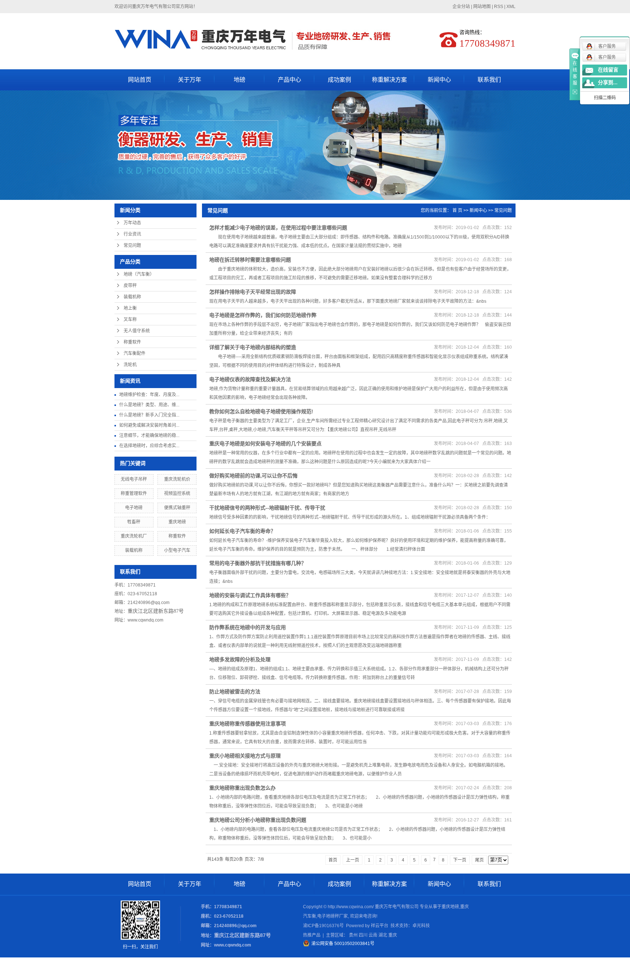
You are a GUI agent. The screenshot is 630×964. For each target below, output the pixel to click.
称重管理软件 (134, 493)
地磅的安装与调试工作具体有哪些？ (250, 595)
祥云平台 (379, 925)
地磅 (239, 80)
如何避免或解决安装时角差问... (149, 425)
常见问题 (132, 245)
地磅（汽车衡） (139, 274)
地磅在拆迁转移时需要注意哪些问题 (250, 260)
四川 (363, 935)
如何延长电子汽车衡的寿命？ (242, 531)
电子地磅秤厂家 (332, 916)
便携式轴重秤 (177, 507)
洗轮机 (130, 364)
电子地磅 (134, 507)
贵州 (353, 935)
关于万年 (189, 80)
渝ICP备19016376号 (323, 925)
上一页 (352, 860)
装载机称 (132, 296)
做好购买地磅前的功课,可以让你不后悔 (253, 476)
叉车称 (130, 319)
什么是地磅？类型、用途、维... (149, 404)
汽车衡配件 (134, 353)
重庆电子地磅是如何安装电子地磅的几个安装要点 (265, 443)
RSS (498, 6)
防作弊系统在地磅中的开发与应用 (247, 627)
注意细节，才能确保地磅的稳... (149, 435)
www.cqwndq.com (145, 620)
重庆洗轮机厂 (134, 536)
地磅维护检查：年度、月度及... (149, 394)
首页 (332, 860)
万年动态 (132, 222)
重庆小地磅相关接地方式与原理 (245, 756)
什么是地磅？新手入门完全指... (149, 415)
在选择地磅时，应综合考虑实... (149, 445)
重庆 (392, 935)
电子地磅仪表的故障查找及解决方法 (250, 379)
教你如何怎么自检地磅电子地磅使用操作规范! (261, 411)
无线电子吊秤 (134, 479)
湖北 (382, 935)
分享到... (608, 82)
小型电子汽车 (177, 550)
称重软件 (132, 342)
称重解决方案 (389, 80)
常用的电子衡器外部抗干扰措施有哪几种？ (257, 563)
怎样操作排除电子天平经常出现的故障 (252, 292)
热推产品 (311, 935)
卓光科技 (421, 925)
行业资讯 (132, 234)
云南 (373, 935)
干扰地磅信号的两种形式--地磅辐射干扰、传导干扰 (267, 508)
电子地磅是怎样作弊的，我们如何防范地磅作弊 (262, 315)
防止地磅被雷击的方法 (234, 691)
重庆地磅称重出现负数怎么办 (242, 788)
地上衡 (130, 308)
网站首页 (139, 80)
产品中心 (289, 80)
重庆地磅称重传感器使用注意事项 (247, 724)
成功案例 (339, 80)
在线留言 (608, 70)
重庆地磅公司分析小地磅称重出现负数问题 (257, 820)
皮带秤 (130, 285)
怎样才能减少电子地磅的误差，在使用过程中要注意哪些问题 (278, 228)
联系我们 (489, 80)
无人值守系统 (137, 330)
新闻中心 (439, 80)
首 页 (457, 210)
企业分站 (461, 6)
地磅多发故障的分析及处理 (240, 659)
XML (511, 6)
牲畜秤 (133, 521)
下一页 (459, 860)
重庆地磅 (177, 521)
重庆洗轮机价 (177, 479)
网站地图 (482, 6)
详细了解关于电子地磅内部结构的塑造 (252, 347)
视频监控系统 (177, 493)
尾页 (479, 860)
